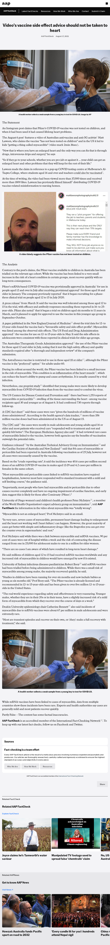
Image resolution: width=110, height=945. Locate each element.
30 (101, 720)
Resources (45, 11)
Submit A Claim (98, 11)
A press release (11, 303)
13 (83, 359)
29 (69, 606)
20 (81, 415)
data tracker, (72, 415)
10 (72, 322)
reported (56, 294)
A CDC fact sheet (12, 412)
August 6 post (15, 137)
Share (102, 784)
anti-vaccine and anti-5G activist (77, 137)
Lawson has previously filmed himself (50, 182)
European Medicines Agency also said (52, 432)
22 (75, 431)
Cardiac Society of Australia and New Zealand (33, 448)
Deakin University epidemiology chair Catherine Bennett (35, 606)
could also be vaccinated (88, 173)
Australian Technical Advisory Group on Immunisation (66, 445)
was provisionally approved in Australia (73, 286)
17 (69, 395)
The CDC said (10, 425)
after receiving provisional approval (58, 290)
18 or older (76, 360)
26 (91, 500)
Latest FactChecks (30, 11)
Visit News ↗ (7, 890)
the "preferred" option (26, 363)
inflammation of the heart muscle (75, 373)
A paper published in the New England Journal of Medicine (36, 323)
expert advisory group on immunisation (66, 504)
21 (20, 424)
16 (41, 385)
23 (25, 444)
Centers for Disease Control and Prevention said (40, 395)
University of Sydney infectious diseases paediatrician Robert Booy (40, 564)
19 (23, 411)
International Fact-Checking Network (70, 776)
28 (80, 563)
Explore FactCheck (10, 814)
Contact (85, 11)
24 (99, 444)
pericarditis (26, 399)
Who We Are (73, 11)
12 (74, 343)
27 (90, 503)
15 (96, 372)
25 (61, 448)
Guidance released (13, 445)
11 (14, 333)
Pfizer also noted (24, 310)
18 (34, 398)
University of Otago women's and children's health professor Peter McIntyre (46, 500)
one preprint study (29, 386)
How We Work (59, 11)
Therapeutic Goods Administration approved (46, 343)
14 (40, 363)
